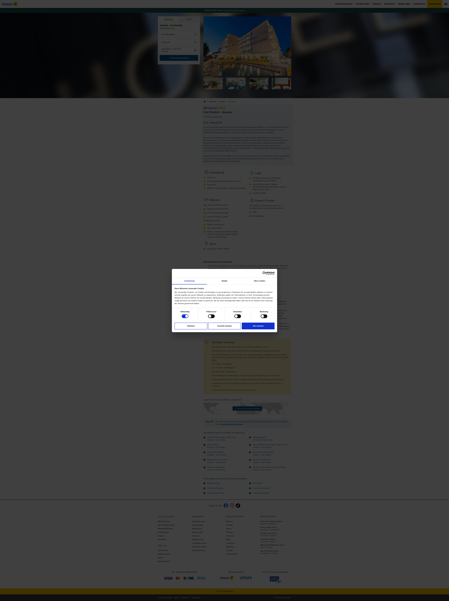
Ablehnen (191, 326)
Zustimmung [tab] (189, 281)
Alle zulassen (258, 326)
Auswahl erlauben (224, 326)
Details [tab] (224, 281)
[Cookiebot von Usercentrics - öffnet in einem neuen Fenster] (264, 273)
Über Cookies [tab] (259, 281)
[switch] (211, 316)
